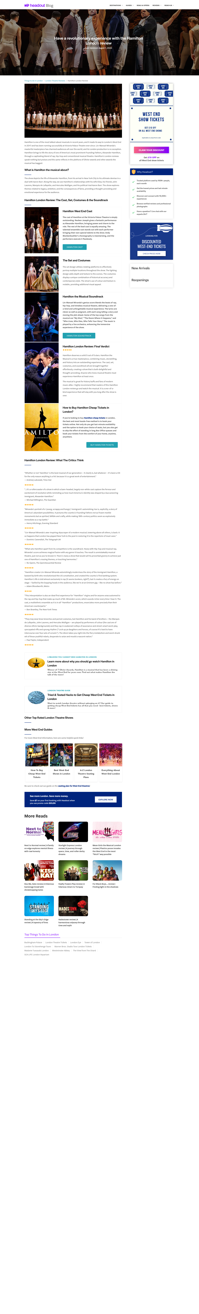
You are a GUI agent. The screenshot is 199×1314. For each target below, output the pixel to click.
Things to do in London (33, 80)
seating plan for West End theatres (74, 785)
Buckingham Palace (33, 942)
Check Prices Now (151, 253)
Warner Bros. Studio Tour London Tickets (73, 946)
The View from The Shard (84, 950)
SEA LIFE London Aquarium (36, 954)
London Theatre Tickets (56, 942)
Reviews (156, 5)
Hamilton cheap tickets (94, 417)
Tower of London (92, 942)
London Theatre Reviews (55, 80)
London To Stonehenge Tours (37, 946)
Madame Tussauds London (36, 950)
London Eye (75, 942)
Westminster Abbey (61, 950)
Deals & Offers (143, 5)
